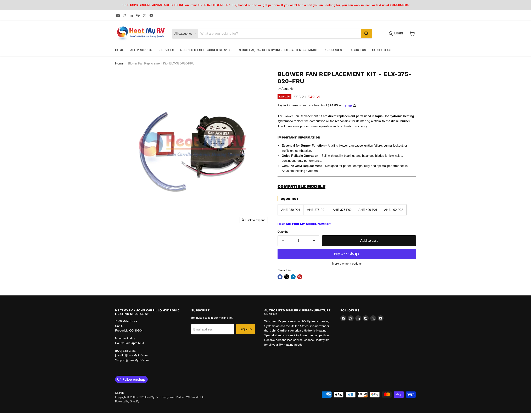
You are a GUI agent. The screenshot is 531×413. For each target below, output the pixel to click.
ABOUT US (358, 50)
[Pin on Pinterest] (299, 276)
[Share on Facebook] (280, 276)
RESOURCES (333, 50)
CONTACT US (381, 50)
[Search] (366, 33)
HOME (119, 50)
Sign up (246, 329)
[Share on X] (286, 276)
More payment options (347, 263)
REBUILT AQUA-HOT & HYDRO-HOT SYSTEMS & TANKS (277, 50)
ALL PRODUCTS (141, 50)
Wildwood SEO (195, 397)
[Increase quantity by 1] (314, 240)
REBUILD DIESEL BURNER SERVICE (205, 50)
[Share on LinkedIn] (293, 276)
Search (119, 392)
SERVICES (167, 50)
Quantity (283, 231)
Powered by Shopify (127, 401)
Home (119, 63)
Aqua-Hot (287, 88)
